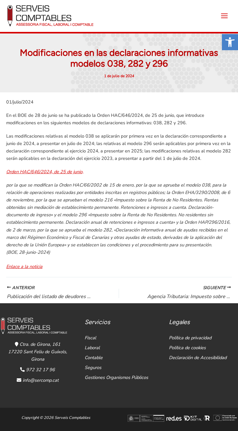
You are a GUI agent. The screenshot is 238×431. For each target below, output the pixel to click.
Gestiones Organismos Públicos (116, 377)
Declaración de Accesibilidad (198, 357)
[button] (230, 42)
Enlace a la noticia (24, 266)
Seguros (93, 367)
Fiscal (90, 338)
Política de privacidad (190, 338)
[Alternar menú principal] (224, 15)
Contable (94, 357)
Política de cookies (187, 348)
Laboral (92, 348)
